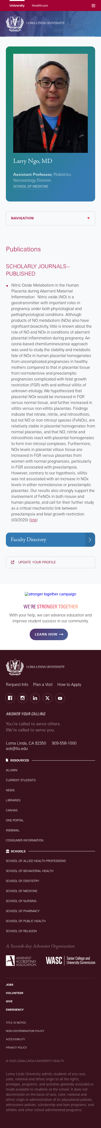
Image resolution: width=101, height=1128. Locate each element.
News (10, 790)
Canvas (11, 810)
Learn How (46, 634)
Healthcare (40, 5)
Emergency (15, 1009)
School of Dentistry (22, 881)
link (33, 519)
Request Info (17, 684)
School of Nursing (21, 901)
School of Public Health (26, 921)
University (17, 5)
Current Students (21, 780)
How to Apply (69, 684)
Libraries (13, 800)
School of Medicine (30, 186)
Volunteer (14, 993)
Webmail (13, 830)
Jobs (9, 984)
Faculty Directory (28, 539)
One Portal (15, 820)
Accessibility (15, 1039)
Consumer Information (24, 840)
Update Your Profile (36, 562)
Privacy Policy (16, 1047)
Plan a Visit (42, 684)
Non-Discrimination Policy (25, 1031)
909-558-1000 (64, 743)
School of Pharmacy (22, 911)
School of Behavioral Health (29, 871)
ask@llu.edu (17, 748)
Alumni (11, 770)
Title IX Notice (16, 1022)
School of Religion (21, 931)
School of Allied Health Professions (36, 861)
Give (9, 1001)
